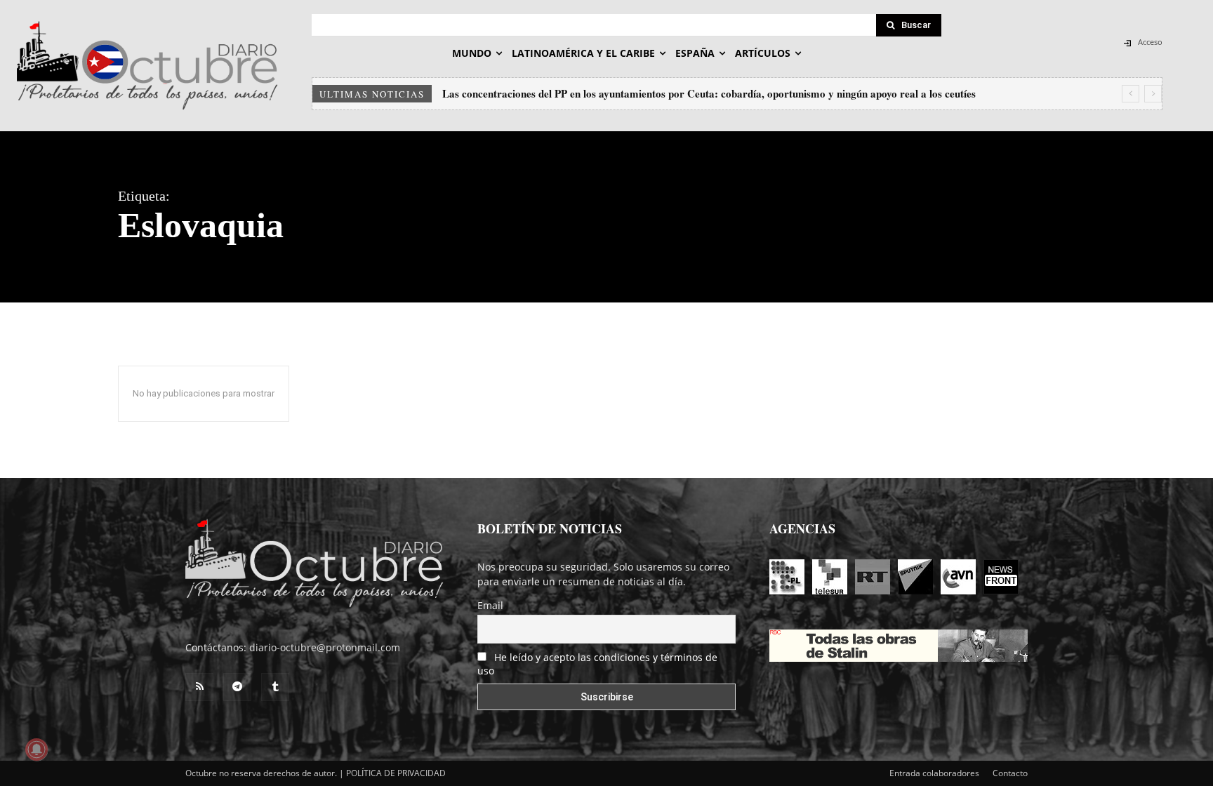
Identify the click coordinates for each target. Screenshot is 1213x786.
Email (490, 605)
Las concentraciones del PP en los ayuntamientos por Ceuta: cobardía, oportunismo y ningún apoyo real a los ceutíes (709, 93)
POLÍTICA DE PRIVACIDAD (396, 773)
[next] (1153, 93)
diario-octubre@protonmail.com (324, 647)
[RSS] (199, 687)
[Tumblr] (275, 687)
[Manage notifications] (36, 749)
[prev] (1130, 93)
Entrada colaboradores (934, 773)
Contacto (1010, 773)
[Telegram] (237, 687)
